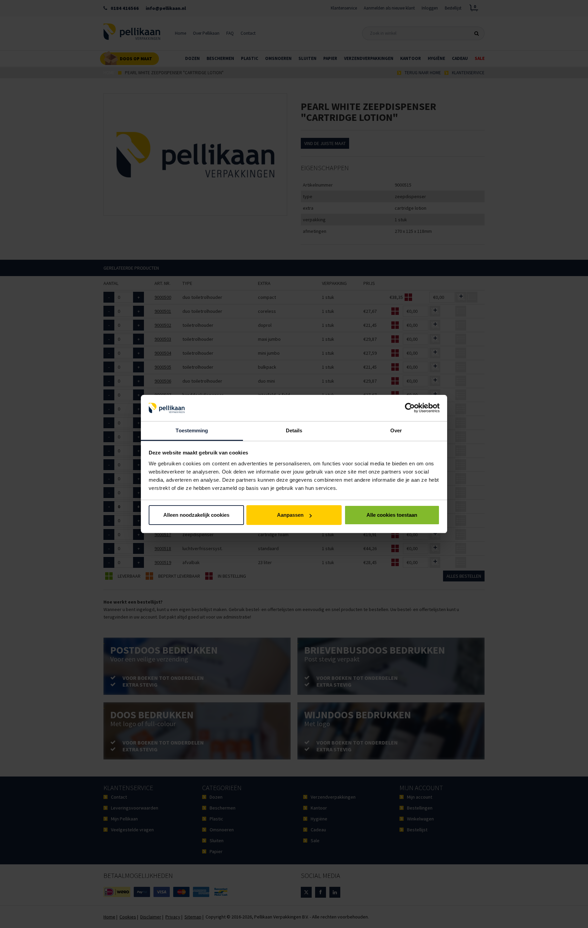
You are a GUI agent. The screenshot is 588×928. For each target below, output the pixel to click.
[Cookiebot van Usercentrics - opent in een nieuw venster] (410, 408)
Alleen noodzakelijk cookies (196, 515)
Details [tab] (294, 430)
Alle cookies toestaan (391, 515)
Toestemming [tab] (192, 430)
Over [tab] (396, 430)
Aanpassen (290, 515)
